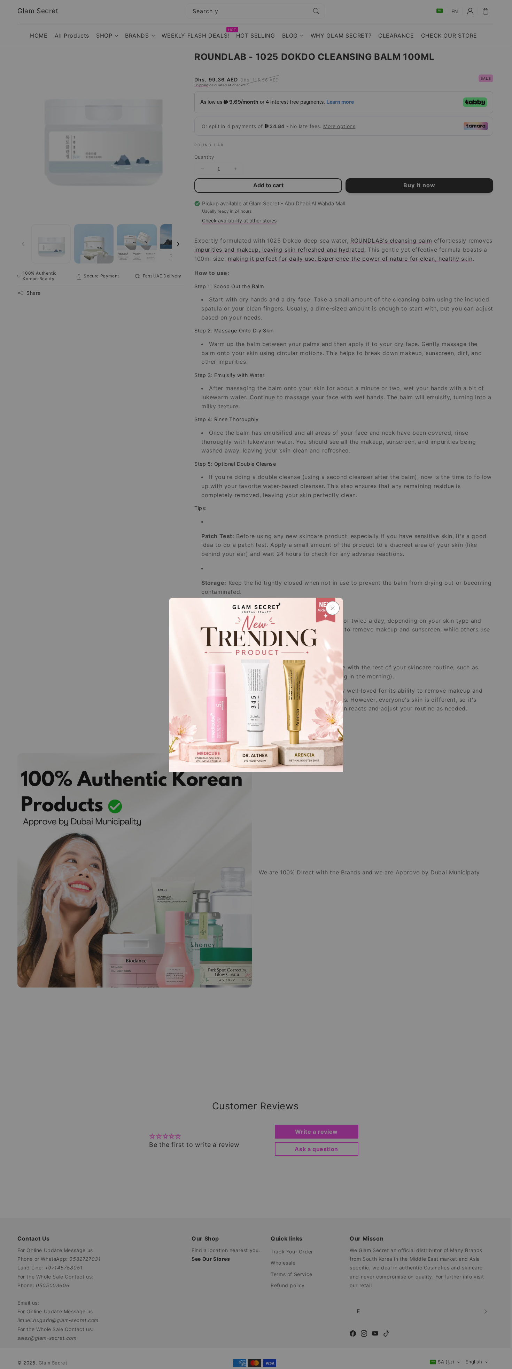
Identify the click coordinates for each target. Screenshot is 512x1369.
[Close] (333, 608)
